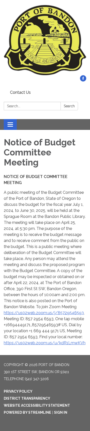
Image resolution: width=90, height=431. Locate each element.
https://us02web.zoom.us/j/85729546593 (44, 312)
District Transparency (27, 398)
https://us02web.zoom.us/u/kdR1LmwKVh (45, 342)
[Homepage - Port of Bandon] (45, 40)
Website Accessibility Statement (37, 405)
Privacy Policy (18, 391)
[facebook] (83, 80)
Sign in (60, 412)
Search (69, 106)
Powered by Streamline (27, 412)
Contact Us (20, 92)
